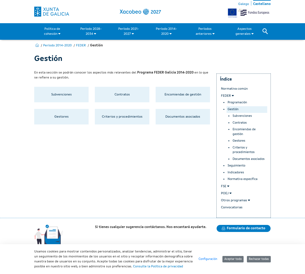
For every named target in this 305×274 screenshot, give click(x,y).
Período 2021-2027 (128, 31)
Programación (237, 102)
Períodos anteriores (204, 31)
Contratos (240, 122)
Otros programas (234, 200)
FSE (224, 186)
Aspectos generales (243, 31)
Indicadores (236, 172)
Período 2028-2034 (91, 31)
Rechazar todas (259, 259)
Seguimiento (236, 165)
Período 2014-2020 (166, 31)
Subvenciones (242, 116)
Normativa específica (242, 179)
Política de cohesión (52, 31)
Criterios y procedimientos (244, 150)
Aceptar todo (233, 259)
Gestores (239, 140)
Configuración (208, 259)
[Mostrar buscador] (266, 31)
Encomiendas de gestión (244, 132)
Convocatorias (232, 207)
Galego (243, 4)
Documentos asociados (249, 159)
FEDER (226, 96)
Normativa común (234, 89)
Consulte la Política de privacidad (158, 266)
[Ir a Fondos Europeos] (51, 11)
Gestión (233, 109)
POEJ (225, 193)
